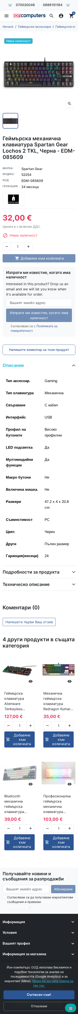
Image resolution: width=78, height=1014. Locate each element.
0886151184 (52, 5)
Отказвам (39, 1006)
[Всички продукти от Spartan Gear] (13, 199)
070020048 (25, 5)
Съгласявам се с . (34, 328)
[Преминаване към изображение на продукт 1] (10, 121)
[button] (51, 15)
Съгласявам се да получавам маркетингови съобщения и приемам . (40, 901)
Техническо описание (26, 584)
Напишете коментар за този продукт (39, 350)
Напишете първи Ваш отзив (29, 622)
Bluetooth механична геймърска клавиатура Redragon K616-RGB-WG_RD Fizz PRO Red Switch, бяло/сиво (18, 804)
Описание (13, 365)
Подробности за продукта (31, 572)
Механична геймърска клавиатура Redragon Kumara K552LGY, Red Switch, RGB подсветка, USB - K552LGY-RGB (58, 701)
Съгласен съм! (39, 995)
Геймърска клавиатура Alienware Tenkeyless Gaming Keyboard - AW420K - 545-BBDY (19, 701)
